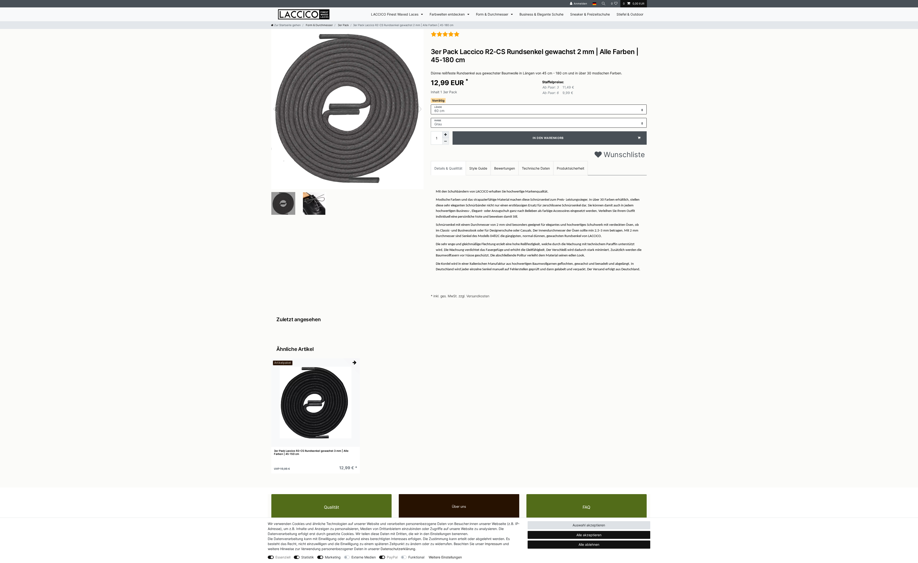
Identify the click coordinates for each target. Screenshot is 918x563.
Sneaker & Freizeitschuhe (590, 14)
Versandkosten (477, 296)
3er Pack (343, 25)
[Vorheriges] (275, 109)
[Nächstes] (420, 109)
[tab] (448, 168)
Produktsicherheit (570, 168)
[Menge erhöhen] (445, 134)
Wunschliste (623, 154)
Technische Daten (536, 168)
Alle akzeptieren (588, 535)
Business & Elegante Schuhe (541, 14)
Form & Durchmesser (492, 14)
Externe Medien (363, 557)
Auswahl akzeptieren (589, 525)
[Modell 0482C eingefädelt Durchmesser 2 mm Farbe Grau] (314, 204)
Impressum (493, 544)
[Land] (594, 3)
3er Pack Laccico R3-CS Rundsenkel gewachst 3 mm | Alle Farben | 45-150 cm (311, 452)
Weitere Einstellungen (445, 557)
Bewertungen (504, 168)
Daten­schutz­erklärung (398, 549)
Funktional (416, 557)
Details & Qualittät (448, 168)
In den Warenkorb (548, 138)
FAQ (586, 507)
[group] (315, 402)
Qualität (331, 507)
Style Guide (478, 168)
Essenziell (282, 557)
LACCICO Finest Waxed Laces (395, 14)
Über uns (459, 506)
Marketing (333, 557)
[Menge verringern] (445, 141)
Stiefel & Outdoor (630, 14)
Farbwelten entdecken (448, 14)
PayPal (392, 557)
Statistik (307, 557)
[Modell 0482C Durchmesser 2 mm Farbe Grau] (283, 204)
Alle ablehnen (589, 544)
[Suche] (603, 3)
